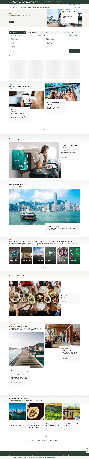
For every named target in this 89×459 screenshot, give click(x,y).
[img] (79, 1)
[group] (44, 18)
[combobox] (27, 43)
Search (61, 4)
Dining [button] (38, 7)
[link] (62, 92)
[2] (73, 27)
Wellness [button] (34, 7)
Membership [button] (47, 7)
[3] (75, 27)
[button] (44, 39)
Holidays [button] (25, 7)
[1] (71, 27)
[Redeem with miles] (69, 35)
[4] (77, 27)
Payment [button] (42, 7)
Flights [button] (21, 7)
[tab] (13, 35)
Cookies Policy (52, 457)
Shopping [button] (29, 7)
